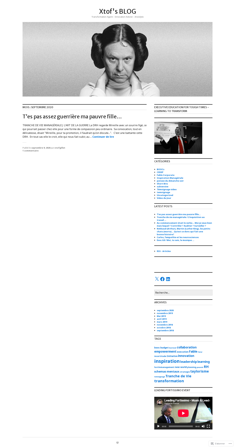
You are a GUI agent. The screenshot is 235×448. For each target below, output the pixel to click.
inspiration (167, 361)
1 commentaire (31, 150)
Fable (193, 351)
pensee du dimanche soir (170, 180)
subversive (162, 186)
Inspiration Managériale (170, 177)
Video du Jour (164, 198)
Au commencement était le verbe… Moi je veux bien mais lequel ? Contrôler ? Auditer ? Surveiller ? (184, 224)
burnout (172, 348)
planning (191, 367)
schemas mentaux (166, 371)
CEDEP (160, 172)
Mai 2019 (161, 316)
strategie (185, 371)
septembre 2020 (165, 310)
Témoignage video (167, 189)
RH (206, 366)
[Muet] (203, 426)
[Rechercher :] (183, 292)
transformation (169, 380)
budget (164, 347)
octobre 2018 (164, 327)
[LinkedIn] (168, 279)
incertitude (160, 356)
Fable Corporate (165, 175)
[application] (183, 413)
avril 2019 (161, 318)
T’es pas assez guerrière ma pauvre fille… (72, 116)
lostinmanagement (164, 367)
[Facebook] (162, 279)
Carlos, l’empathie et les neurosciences (178, 237)
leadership (188, 361)
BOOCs (160, 169)
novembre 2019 (165, 313)
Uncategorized (165, 195)
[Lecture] (158, 426)
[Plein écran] (208, 426)
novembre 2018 (165, 324)
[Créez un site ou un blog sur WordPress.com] (117, 442)
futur (200, 352)
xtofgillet (60, 147)
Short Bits (162, 183)
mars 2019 (162, 321)
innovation (186, 356)
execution (182, 351)
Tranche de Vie (178, 376)
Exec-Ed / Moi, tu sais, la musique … (175, 240)
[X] (156, 279)
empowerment (165, 351)
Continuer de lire (103, 136)
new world (181, 367)
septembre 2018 (165, 330)
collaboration (187, 347)
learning (203, 362)
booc (157, 347)
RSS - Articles (164, 251)
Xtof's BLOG (117, 11)
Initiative (172, 356)
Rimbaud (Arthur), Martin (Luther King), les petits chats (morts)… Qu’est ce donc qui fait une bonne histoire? (183, 231)
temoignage (163, 192)
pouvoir (200, 367)
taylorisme (199, 371)
